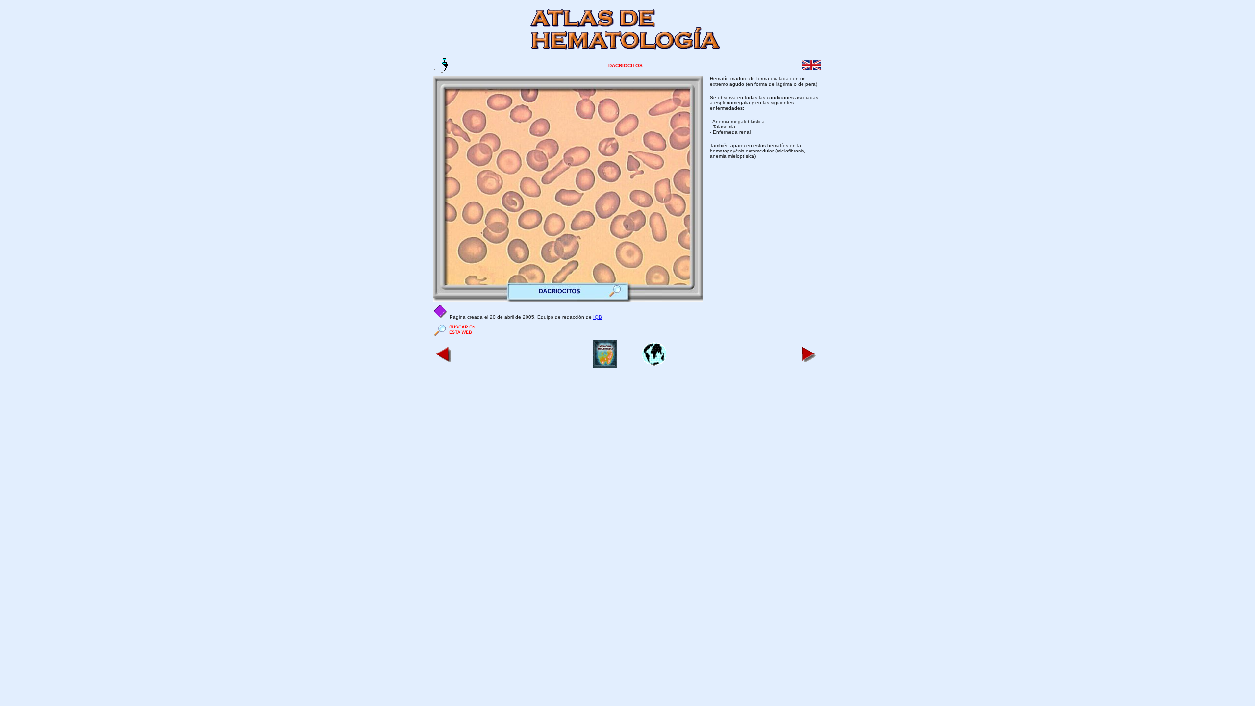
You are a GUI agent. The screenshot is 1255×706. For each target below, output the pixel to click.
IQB (597, 317)
